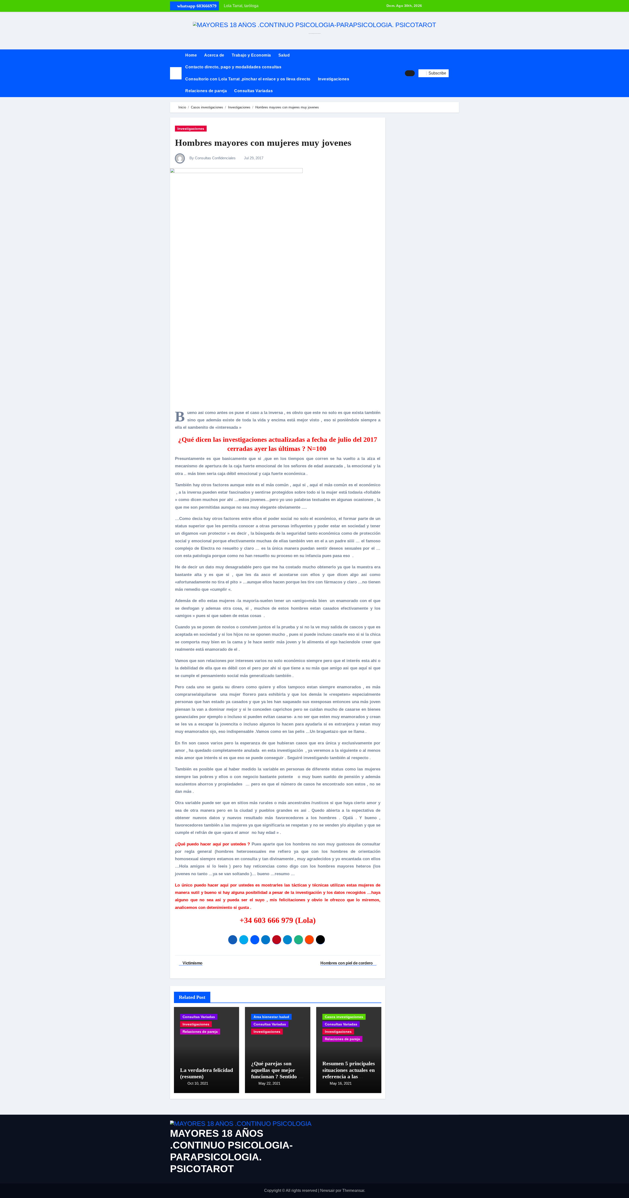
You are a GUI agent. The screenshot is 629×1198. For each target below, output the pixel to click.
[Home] (176, 73)
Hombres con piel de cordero (346, 963)
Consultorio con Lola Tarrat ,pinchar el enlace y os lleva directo (248, 79)
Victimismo (192, 963)
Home (191, 55)
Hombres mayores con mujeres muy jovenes (263, 142)
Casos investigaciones (344, 1017)
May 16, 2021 (341, 1083)
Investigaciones (333, 79)
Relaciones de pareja (206, 91)
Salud (284, 55)
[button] (453, 73)
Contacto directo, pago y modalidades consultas (233, 67)
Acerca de (214, 55)
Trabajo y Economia (251, 55)
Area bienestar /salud (271, 1017)
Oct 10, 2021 (197, 1083)
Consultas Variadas (253, 91)
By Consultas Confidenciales (212, 158)
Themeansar (353, 1190)
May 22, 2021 (269, 1083)
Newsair (327, 1190)
